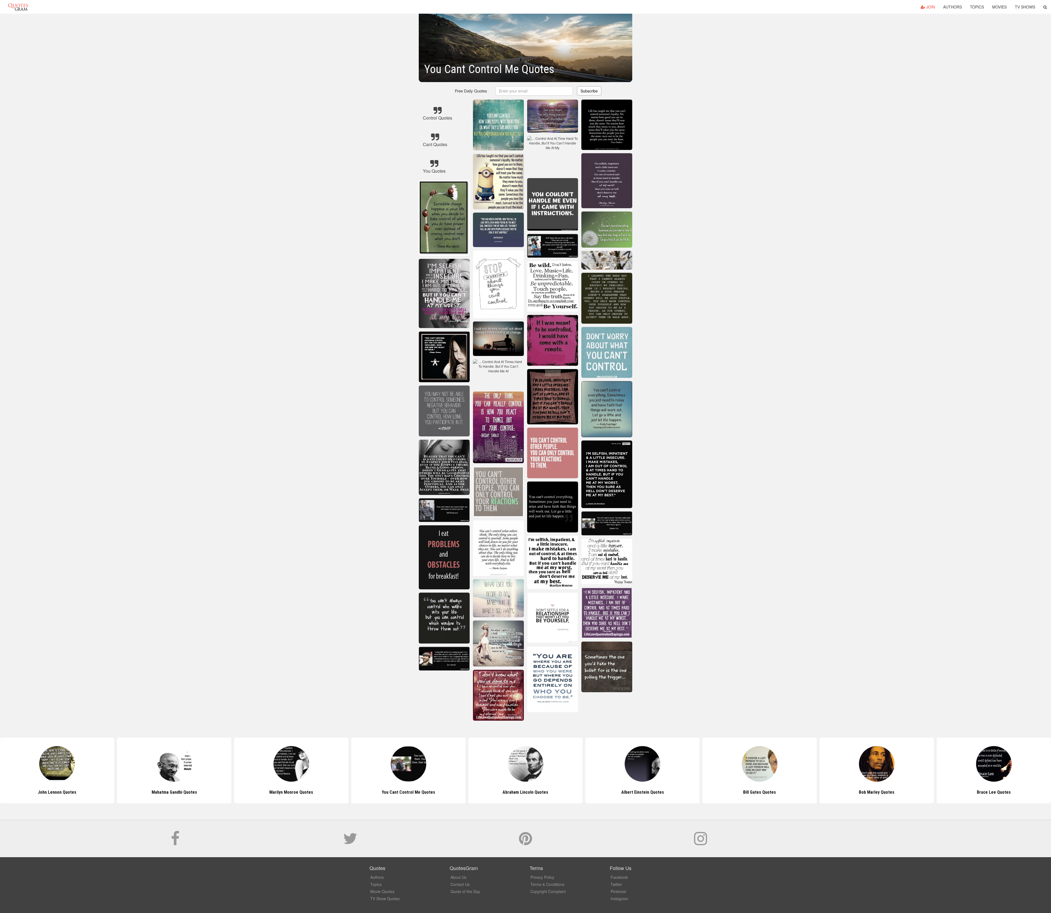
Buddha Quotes (994, 792)
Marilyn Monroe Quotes (174, 792)
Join (930, 7)
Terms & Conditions (547, 884)
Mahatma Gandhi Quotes (57, 792)
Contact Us (460, 884)
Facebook (619, 877)
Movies (999, 7)
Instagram (619, 898)
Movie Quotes (382, 891)
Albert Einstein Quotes (525, 792)
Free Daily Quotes (471, 91)
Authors (952, 7)
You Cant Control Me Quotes (291, 792)
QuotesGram (18, 7)
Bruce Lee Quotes (877, 792)
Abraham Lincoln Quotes (408, 792)
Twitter (616, 884)
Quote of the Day (465, 891)
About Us (458, 877)
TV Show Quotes (385, 898)
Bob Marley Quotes (759, 792)
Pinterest (618, 891)
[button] (1045, 7)
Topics (977, 7)
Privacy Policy (542, 877)
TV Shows (1025, 7)
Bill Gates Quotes (642, 792)
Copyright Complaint (548, 891)
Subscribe (589, 91)
